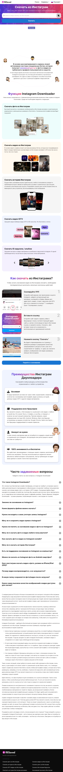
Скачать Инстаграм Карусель (41, 767)
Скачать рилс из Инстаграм (40, 764)
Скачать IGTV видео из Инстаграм (13, 767)
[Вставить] (58, 15)
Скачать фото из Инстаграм (11, 761)
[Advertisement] (31, 40)
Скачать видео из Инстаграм (41, 761)
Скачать (31, 21)
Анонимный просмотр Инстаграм (42, 770)
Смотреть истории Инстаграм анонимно (15, 770)
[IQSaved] (6, 2)
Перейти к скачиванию (31, 362)
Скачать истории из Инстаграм (12, 764)
